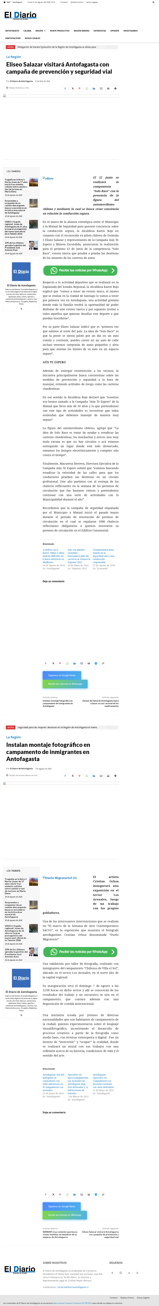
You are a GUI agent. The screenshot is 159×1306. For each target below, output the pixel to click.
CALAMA (27, 30)
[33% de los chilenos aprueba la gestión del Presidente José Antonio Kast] (33, 245)
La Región (13, 56)
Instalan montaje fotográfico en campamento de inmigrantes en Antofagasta (58, 703)
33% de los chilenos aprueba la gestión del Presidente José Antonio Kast (15, 246)
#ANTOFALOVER (12, 38)
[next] (114, 47)
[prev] (109, 47)
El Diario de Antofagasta (21, 81)
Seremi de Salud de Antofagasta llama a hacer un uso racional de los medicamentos (100, 703)
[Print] (108, 88)
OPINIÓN (114, 30)
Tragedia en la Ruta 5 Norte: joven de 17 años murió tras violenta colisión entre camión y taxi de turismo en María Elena (16, 185)
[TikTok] (129, 1273)
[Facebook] (65, 88)
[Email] (101, 88)
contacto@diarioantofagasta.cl (73, 1287)
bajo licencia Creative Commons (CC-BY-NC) (72, 1303)
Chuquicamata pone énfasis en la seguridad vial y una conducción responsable (103, 556)
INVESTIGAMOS (130, 30)
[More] (115, 88)
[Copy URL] (103, 663)
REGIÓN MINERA (81, 30)
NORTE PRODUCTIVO (60, 30)
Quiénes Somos (77, 2)
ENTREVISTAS (100, 30)
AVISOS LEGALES (32, 38)
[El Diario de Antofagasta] (21, 271)
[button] (153, 2)
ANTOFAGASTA (12, 30)
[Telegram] (96, 663)
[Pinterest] (79, 88)
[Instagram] (121, 1273)
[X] (72, 88)
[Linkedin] (94, 88)
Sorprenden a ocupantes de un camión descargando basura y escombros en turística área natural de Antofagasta (16, 206)
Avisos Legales (92, 2)
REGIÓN (39, 30)
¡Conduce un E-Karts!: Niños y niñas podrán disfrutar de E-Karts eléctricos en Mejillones (53, 556)
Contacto (64, 2)
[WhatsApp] (87, 88)
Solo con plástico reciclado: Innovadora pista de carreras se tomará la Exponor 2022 (79, 556)
